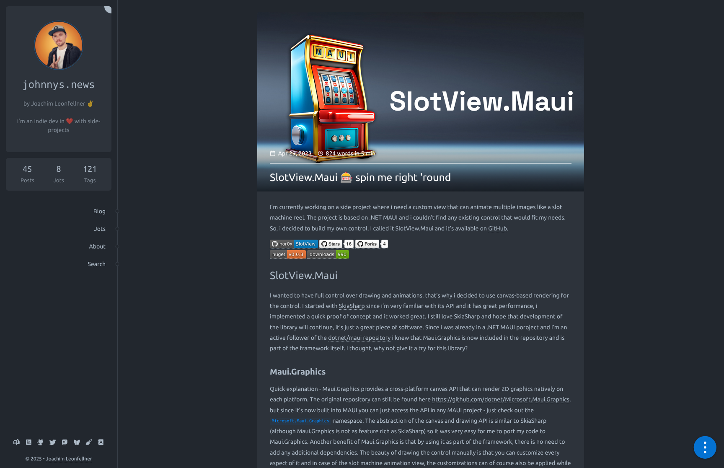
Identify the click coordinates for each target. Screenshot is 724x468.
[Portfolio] (89, 443)
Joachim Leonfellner (69, 459)
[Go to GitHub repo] (294, 244)
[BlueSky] (77, 443)
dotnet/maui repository (359, 337)
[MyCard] (101, 443)
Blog (99, 211)
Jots (100, 228)
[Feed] (28, 443)
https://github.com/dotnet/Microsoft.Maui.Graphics (500, 399)
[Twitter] (52, 443)
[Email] (16, 443)
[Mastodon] (64, 443)
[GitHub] (40, 443)
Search (97, 264)
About (97, 246)
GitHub (497, 228)
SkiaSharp (352, 306)
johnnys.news (58, 84)
